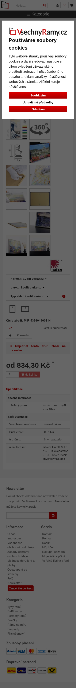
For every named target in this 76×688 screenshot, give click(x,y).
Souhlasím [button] (38, 95)
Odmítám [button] (38, 109)
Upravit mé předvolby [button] (38, 102)
